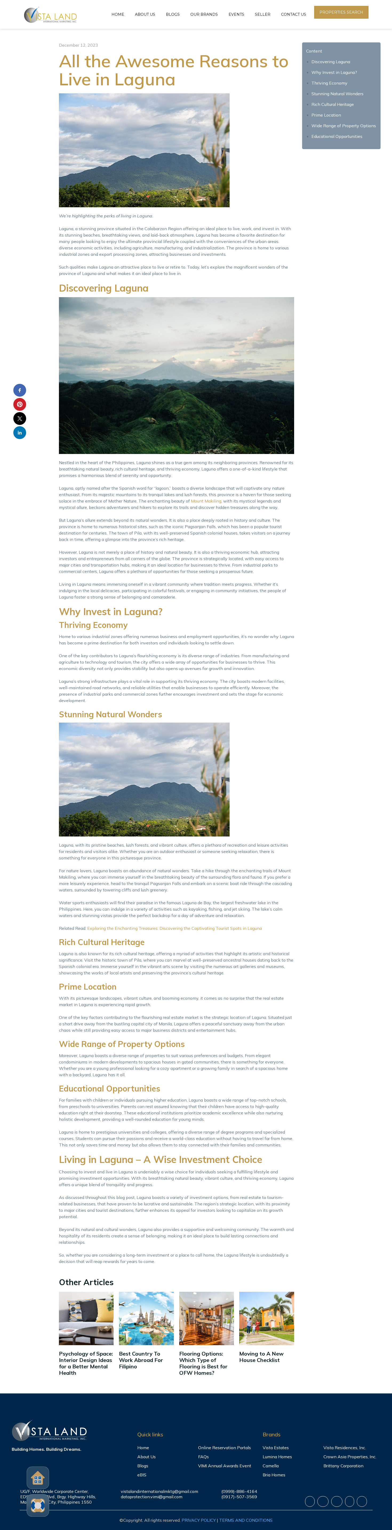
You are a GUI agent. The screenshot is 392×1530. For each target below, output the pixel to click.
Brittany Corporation (343, 1465)
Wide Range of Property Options (343, 125)
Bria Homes (274, 1474)
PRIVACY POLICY (199, 1520)
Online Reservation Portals (224, 1447)
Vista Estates (276, 1447)
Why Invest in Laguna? (334, 72)
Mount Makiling (206, 501)
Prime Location (326, 115)
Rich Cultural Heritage (332, 104)
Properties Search (341, 12)
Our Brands (204, 14)
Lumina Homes (277, 1456)
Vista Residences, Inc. (344, 1447)
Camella (271, 1465)
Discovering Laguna (330, 61)
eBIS (141, 1474)
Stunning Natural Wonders (337, 93)
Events (236, 14)
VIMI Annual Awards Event (224, 1465)
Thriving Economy (329, 83)
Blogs (173, 14)
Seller (262, 14)
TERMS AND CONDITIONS (246, 1520)
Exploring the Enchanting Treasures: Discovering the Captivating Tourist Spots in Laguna (174, 928)
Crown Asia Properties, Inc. (349, 1456)
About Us (145, 14)
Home (117, 14)
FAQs (203, 1456)
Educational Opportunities (336, 136)
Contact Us (293, 14)
